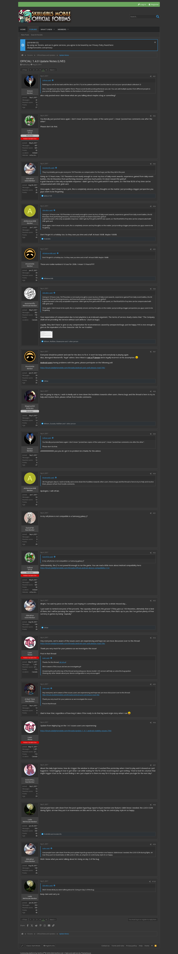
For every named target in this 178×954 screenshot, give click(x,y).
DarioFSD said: (47, 557)
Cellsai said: (46, 80)
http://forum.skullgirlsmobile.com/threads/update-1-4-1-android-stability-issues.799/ (76, 730)
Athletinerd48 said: (49, 253)
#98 (154, 805)
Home (147, 946)
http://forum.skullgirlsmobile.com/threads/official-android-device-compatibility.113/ (75, 568)
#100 (154, 882)
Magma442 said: (48, 477)
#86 (154, 289)
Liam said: (46, 658)
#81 (154, 76)
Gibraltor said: (47, 210)
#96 (154, 723)
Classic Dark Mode (33, 946)
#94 (154, 638)
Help (141, 946)
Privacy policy (131, 946)
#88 (154, 391)
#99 (154, 844)
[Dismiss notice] (155, 42)
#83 (154, 164)
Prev (25, 70)
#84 (154, 206)
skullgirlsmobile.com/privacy (39, 47)
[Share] (150, 76)
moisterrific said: (48, 168)
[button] (54, 29)
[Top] (152, 945)
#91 (154, 513)
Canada (34, 320)
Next (52, 70)
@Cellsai (62, 662)
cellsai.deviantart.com (36, 155)
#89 (154, 434)
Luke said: (46, 848)
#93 (154, 601)
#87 (154, 352)
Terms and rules (118, 946)
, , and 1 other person (61, 341)
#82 (154, 116)
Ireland (34, 153)
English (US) (50, 946)
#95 (154, 684)
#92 (154, 553)
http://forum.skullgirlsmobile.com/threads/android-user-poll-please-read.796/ (72, 367)
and (53, 834)
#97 (154, 765)
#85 (154, 249)
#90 (154, 474)
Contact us (105, 946)
